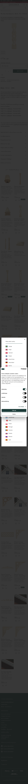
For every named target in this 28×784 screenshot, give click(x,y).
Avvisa (14, 414)
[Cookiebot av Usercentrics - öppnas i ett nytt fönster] (21, 369)
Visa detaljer (21, 406)
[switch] (25, 393)
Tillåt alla (14, 410)
